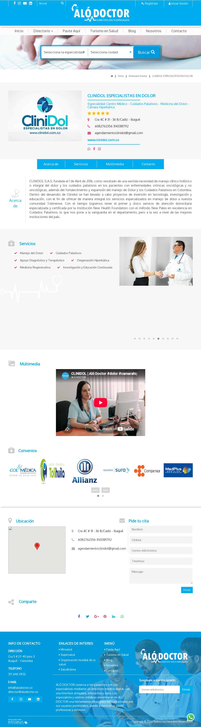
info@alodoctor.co (20, 688)
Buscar (144, 52)
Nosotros (153, 31)
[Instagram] (100, 149)
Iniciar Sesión (179, 3)
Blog (132, 31)
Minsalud (66, 649)
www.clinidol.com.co (103, 140)
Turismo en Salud (104, 31)
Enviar (187, 589)
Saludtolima (68, 669)
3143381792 (121, 126)
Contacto (179, 31)
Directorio (42, 31)
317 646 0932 (17, 674)
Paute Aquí (71, 31)
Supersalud (68, 654)
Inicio (19, 31)
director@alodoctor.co (23, 692)
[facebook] (95, 149)
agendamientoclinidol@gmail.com (119, 133)
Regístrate (151, 3)
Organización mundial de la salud (77, 662)
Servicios (81, 164)
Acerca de (51, 164)
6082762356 (104, 126)
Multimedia (115, 164)
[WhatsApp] (90, 149)
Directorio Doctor (138, 76)
